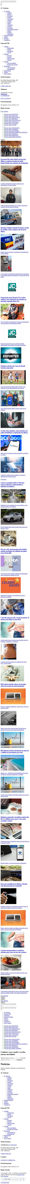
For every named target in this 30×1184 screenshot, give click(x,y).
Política (9, 31)
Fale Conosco (7, 73)
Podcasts (6, 38)
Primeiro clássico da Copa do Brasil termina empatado (13, 367)
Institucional (10, 48)
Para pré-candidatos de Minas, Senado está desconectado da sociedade (14, 885)
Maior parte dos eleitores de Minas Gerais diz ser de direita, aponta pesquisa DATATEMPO (14, 928)
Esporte (9, 17)
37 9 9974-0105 (5, 1182)
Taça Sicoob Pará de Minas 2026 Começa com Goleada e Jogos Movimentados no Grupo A (13, 387)
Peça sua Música (11, 63)
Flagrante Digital (8, 35)
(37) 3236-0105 (12, 1145)
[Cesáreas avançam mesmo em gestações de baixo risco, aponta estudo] (8, 659)
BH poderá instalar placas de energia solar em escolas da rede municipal (13, 685)
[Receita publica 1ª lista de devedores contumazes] (12, 860)
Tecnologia (10, 19)
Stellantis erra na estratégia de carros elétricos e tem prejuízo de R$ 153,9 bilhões (14, 506)
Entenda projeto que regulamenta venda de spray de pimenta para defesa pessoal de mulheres (14, 907)
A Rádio (6, 46)
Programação (7, 70)
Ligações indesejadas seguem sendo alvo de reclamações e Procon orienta (12, 184)
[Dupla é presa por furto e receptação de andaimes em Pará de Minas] (12, 249)
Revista (9, 57)
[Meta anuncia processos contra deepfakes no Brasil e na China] (11, 450)
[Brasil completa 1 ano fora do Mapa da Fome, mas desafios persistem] (11, 970)
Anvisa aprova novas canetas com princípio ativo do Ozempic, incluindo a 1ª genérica (14, 640)
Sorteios (9, 32)
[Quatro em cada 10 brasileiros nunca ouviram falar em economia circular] (11, 838)
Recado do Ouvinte (12, 64)
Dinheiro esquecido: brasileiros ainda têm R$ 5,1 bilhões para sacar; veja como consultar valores (15, 819)
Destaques (10, 16)
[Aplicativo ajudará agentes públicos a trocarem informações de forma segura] (12, 472)
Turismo (9, 26)
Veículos (9, 20)
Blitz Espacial (11, 58)
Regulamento (10, 69)
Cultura (9, 22)
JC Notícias (7, 11)
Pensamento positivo (12, 29)
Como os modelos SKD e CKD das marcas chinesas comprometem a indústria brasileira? (12, 484)
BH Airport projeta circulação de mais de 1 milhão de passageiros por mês (15, 751)
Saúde (9, 23)
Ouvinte (6, 61)
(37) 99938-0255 (5, 94)
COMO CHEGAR (6, 86)
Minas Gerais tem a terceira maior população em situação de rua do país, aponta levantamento (13, 729)
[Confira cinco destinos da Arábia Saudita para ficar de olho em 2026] (12, 792)
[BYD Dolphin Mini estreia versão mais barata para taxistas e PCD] (12, 524)
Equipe (9, 49)
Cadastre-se (7, 40)
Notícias (9, 13)
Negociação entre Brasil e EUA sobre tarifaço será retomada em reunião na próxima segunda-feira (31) (13, 299)
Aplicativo (7, 1015)
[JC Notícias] (4, 111)
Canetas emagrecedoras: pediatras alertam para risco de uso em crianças (13, 951)
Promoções (7, 66)
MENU (2, 140)
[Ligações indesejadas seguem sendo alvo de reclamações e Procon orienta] (11, 181)
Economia (10, 28)
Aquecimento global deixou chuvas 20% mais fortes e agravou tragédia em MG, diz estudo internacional (15, 992)
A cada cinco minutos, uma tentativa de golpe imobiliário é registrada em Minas (14, 431)
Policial (9, 14)
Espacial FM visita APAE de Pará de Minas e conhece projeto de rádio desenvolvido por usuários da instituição (14, 161)
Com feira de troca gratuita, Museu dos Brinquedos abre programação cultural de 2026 (14, 574)
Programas (10, 51)
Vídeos (6, 37)
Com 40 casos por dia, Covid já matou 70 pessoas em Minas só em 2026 (15, 618)
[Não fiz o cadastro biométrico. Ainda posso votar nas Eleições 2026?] (13, 703)
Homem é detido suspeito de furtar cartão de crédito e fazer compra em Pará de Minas (15, 229)
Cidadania (10, 25)
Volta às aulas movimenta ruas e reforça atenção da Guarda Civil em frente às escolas (14, 206)
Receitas (9, 55)
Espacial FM (7, 1014)
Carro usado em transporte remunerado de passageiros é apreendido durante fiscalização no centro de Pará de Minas (15, 275)
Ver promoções (11, 67)
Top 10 (9, 52)
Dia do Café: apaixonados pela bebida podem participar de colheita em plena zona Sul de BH (14, 551)
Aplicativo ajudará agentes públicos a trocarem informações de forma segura (13, 475)
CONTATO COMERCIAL (8, 1160)
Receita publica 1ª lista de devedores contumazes (13, 863)
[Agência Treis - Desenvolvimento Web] (20, 1174)
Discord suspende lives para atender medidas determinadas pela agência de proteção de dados (13, 344)
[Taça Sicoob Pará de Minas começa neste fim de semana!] (12, 405)
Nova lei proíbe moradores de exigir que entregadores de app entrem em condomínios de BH (15, 322)
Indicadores (10, 34)
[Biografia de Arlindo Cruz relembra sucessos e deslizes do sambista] (11, 592)
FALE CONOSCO (6, 98)
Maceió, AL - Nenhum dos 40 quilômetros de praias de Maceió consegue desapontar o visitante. (14, 773)
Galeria (9, 60)
